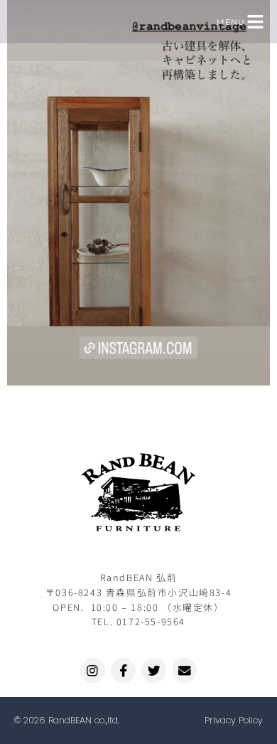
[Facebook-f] (123, 670)
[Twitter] (153, 670)
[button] (255, 21)
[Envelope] (184, 670)
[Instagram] (92, 670)
